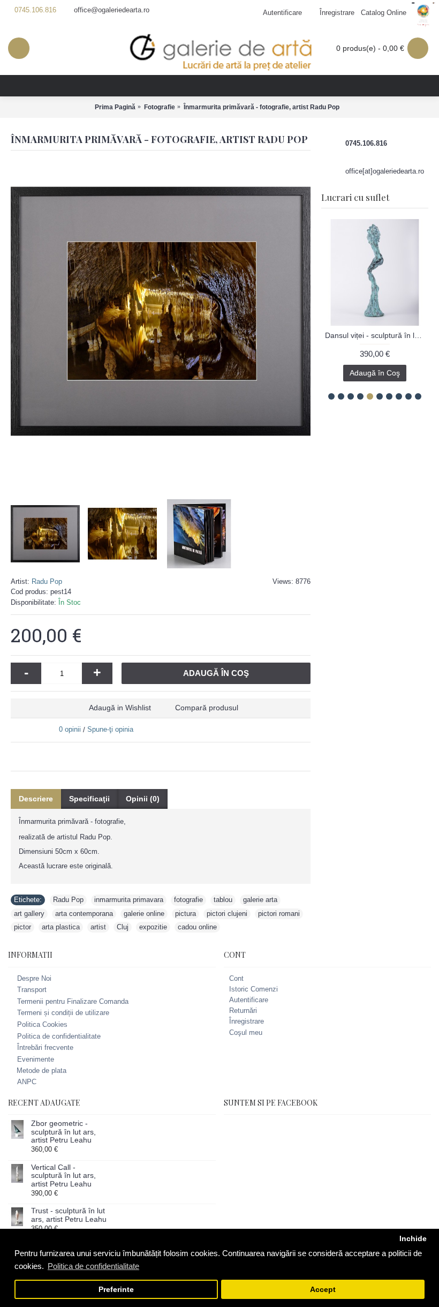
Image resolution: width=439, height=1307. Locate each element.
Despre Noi (34, 978)
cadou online (197, 927)
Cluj (122, 927)
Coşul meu (245, 1032)
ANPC (26, 1082)
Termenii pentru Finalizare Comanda (72, 1001)
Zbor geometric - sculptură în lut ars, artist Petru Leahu (63, 1132)
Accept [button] (323, 1290)
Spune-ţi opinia (110, 729)
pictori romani (279, 914)
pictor (22, 927)
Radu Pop (47, 581)
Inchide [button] (413, 1239)
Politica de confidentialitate (59, 1036)
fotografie (188, 900)
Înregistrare (246, 1021)
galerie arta (260, 900)
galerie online (144, 914)
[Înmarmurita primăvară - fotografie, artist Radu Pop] (161, 311)
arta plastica (61, 927)
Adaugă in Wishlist (120, 707)
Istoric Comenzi (253, 989)
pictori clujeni (227, 914)
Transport (32, 990)
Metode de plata (41, 1070)
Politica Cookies (42, 1024)
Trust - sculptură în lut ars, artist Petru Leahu (69, 1215)
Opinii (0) (143, 798)
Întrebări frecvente (45, 1047)
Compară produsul (206, 707)
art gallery (29, 914)
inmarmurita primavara (128, 900)
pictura (185, 914)
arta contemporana (84, 914)
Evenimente (35, 1059)
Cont (236, 978)
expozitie (153, 927)
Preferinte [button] (116, 1290)
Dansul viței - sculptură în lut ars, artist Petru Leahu (376, 335)
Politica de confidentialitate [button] (93, 1266)
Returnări (243, 1010)
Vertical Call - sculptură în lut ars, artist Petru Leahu (63, 1175)
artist (98, 927)
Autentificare (248, 1000)
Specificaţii (89, 798)
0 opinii (70, 729)
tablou (223, 900)
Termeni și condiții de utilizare (63, 1013)
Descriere (36, 798)
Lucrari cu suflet (355, 197)
